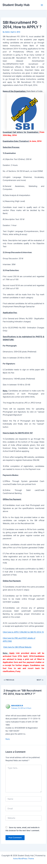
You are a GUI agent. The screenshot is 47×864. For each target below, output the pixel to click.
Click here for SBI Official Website (17, 647)
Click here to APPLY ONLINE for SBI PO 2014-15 (23, 632)
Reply (8, 739)
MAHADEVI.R (17, 705)
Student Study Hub (16, 5)
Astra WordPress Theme (23, 858)
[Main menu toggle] (41, 5)
